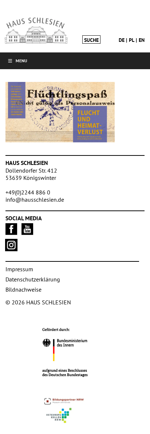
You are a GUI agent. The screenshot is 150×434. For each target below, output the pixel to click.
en (142, 40)
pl (131, 40)
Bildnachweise (23, 289)
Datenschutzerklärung (32, 279)
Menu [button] (21, 60)
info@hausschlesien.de (34, 199)
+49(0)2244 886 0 (27, 192)
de (122, 40)
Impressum (19, 269)
